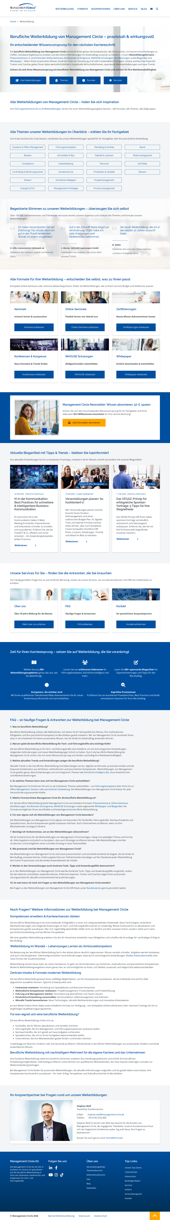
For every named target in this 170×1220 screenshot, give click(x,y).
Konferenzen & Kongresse (77, 58)
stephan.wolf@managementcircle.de (106, 1114)
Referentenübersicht (96, 1175)
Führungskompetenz (105, 786)
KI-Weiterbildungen (51, 108)
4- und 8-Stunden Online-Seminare (46, 58)
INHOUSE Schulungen (65, 806)
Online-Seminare (119, 803)
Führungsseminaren (25, 108)
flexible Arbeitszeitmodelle (139, 955)
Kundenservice (94, 888)
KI (123, 786)
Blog (88, 1183)
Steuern (35, 789)
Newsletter (91, 1188)
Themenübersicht (94, 1170)
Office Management (20, 789)
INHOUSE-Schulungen (102, 58)
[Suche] (157, 9)
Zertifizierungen (122, 58)
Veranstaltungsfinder (96, 1167)
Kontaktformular (114, 1137)
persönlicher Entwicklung (57, 789)
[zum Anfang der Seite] (155, 1216)
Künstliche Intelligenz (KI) (96, 772)
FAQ (88, 1179)
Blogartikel (142, 58)
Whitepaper (16, 61)
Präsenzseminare (18, 58)
